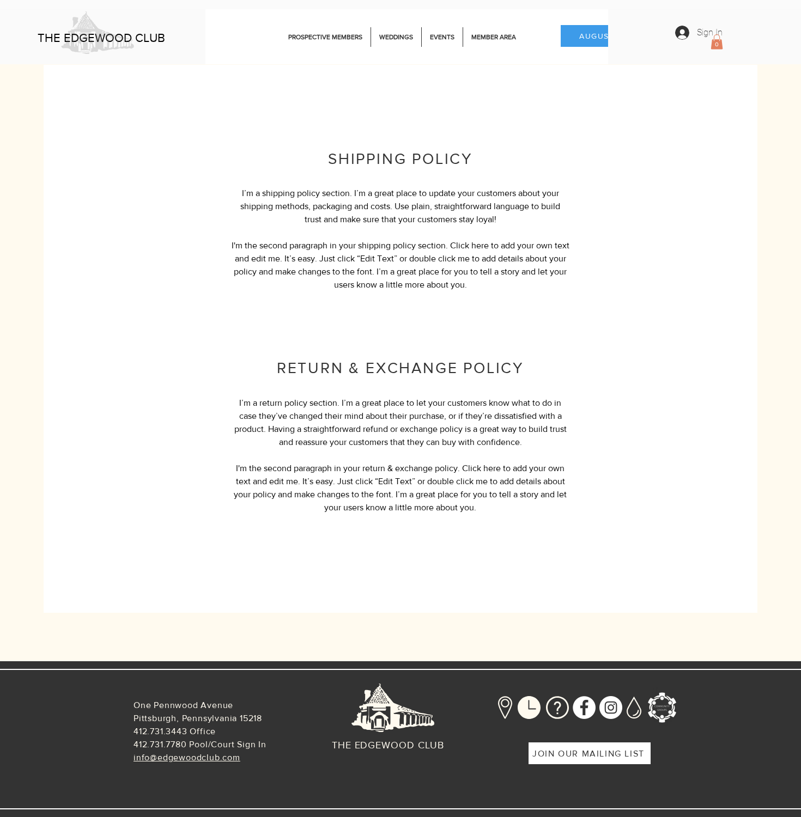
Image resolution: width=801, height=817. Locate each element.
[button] (717, 41)
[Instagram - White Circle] (610, 707)
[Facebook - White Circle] (584, 707)
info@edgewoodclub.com (187, 757)
